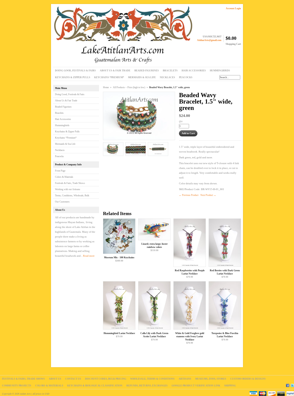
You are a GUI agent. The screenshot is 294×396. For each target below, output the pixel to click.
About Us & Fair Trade (66, 100)
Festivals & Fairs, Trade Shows (70, 183)
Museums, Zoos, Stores (210, 378)
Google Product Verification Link (196, 385)
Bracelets (59, 113)
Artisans (185, 378)
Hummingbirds (62, 125)
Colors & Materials (64, 177)
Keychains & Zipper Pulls (67, 131)
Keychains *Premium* (66, 137)
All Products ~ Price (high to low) (129, 87)
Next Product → (208, 195)
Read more (89, 255)
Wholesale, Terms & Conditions (152, 378)
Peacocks (59, 156)
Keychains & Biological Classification (94, 385)
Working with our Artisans (67, 189)
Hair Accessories (63, 119)
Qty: (181, 121)
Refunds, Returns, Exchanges (147, 385)
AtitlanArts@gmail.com (209, 40)
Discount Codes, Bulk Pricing (105, 378)
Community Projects (16, 385)
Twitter (292, 384)
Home (106, 87)
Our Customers (62, 201)
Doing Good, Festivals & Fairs (69, 94)
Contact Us (73, 378)
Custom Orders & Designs (248, 378)
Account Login (233, 8)
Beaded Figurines (63, 106)
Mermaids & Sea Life (65, 144)
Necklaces (60, 150)
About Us (55, 378)
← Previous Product (188, 195)
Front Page (60, 170)
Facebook (287, 384)
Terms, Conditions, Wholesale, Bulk (72, 195)
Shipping (230, 385)
